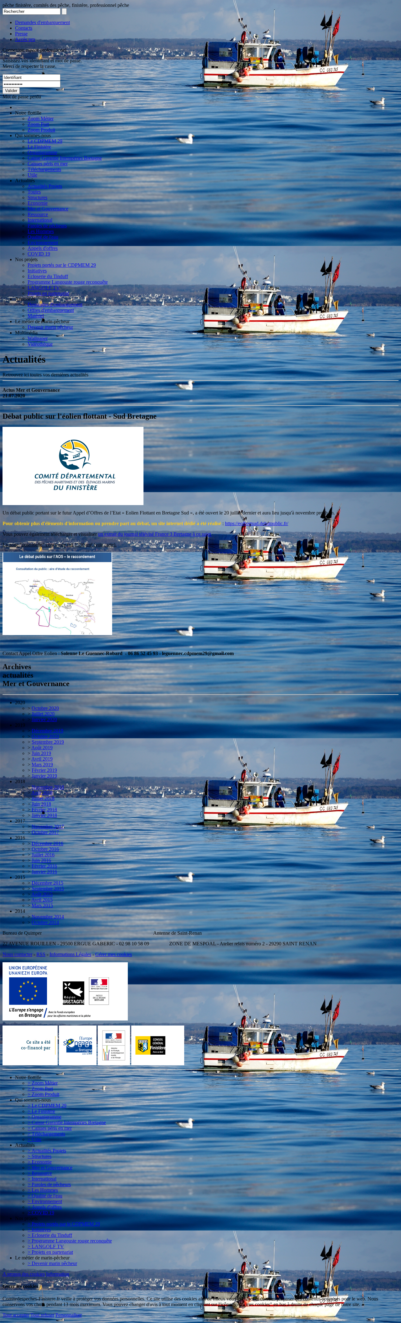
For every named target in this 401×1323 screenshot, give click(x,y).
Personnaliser (68, 1315)
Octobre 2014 (45, 922)
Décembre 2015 (47, 883)
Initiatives (37, 270)
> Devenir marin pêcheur (52, 1263)
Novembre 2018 (48, 787)
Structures (37, 197)
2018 (20, 781)
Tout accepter (16, 1315)
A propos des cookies (24, 1274)
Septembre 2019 (48, 742)
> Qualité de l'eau (45, 1195)
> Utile (34, 1139)
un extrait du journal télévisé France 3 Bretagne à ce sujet (155, 534)
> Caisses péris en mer (50, 1128)
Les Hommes (41, 231)
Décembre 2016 (47, 843)
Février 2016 (44, 866)
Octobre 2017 (45, 832)
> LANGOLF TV (46, 1246)
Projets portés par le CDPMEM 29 (62, 265)
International (40, 220)
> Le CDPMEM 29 (47, 1105)
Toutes (34, 191)
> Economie (40, 1162)
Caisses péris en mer (48, 163)
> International (42, 1178)
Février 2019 (44, 770)
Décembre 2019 (47, 730)
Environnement (43, 242)
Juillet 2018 (43, 798)
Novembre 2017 (48, 826)
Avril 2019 (42, 759)
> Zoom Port (40, 1088)
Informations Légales (70, 954)
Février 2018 (44, 809)
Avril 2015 (42, 899)
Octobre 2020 (45, 708)
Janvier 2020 (44, 719)
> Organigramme (44, 1116)
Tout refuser (42, 1315)
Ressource (38, 214)
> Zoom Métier (43, 1083)
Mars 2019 (42, 764)
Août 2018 (42, 792)
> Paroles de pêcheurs (49, 1184)
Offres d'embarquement (51, 310)
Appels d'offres (43, 248)
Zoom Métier (41, 118)
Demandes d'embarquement (42, 22)
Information (57, 1274)
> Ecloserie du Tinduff (50, 1235)
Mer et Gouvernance (48, 208)
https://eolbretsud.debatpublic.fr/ (256, 523)
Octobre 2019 (45, 736)
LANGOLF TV (44, 287)
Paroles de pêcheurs (47, 225)
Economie (38, 203)
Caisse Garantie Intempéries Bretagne (65, 158)
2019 (20, 725)
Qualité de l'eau (43, 237)
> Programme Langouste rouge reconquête (70, 1240)
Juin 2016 (41, 860)
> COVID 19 (41, 1212)
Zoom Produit (41, 129)
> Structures (39, 1156)
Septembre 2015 (48, 888)
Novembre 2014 (48, 916)
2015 (20, 877)
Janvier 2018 (44, 815)
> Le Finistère (41, 1111)
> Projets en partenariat (50, 1252)
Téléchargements (44, 169)
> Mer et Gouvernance (50, 1167)
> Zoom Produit (43, 1094)
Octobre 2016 (45, 849)
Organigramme (42, 152)
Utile (32, 175)
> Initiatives (39, 1229)
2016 (20, 837)
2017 (20, 821)
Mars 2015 (42, 905)
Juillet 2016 (43, 854)
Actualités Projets (45, 186)
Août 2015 (42, 894)
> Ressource (40, 1173)
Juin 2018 (41, 804)
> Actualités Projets (47, 1150)
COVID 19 (39, 253)
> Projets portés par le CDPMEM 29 (64, 1224)
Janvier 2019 (44, 775)
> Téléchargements (46, 1133)
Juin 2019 (41, 753)
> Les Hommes (43, 1190)
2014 (20, 911)
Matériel (36, 315)
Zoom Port (38, 124)
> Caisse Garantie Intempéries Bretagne (67, 1122)
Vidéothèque (40, 344)
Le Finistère (39, 146)
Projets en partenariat (48, 293)
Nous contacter (17, 954)
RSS (40, 954)
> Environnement (45, 1201)
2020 (20, 702)
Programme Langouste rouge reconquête (68, 282)
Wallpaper (38, 338)
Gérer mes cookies (113, 954)
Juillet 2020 (43, 713)
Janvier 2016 (44, 871)
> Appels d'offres (45, 1207)
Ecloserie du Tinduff (48, 276)
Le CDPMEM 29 (45, 141)
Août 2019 (42, 747)
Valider (11, 90)
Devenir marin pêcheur (50, 327)
